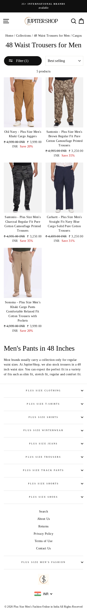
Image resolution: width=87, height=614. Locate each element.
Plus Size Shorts (43, 483)
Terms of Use (43, 541)
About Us (43, 519)
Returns (43, 526)
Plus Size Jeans (43, 443)
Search (43, 511)
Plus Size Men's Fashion (43, 562)
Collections (23, 35)
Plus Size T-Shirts (43, 404)
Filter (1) (21, 61)
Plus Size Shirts (44, 417)
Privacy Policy (43, 533)
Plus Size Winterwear (43, 430)
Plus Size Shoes (43, 497)
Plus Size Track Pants (43, 470)
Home (9, 35)
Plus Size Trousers (43, 457)
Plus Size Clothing (43, 390)
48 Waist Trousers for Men (52, 35)
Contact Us (43, 548)
